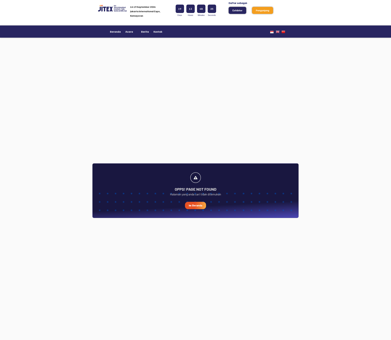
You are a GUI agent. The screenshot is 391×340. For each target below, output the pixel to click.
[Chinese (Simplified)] (283, 32)
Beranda (115, 31)
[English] (278, 32)
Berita (145, 31)
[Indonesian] (272, 32)
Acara (129, 31)
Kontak (157, 31)
